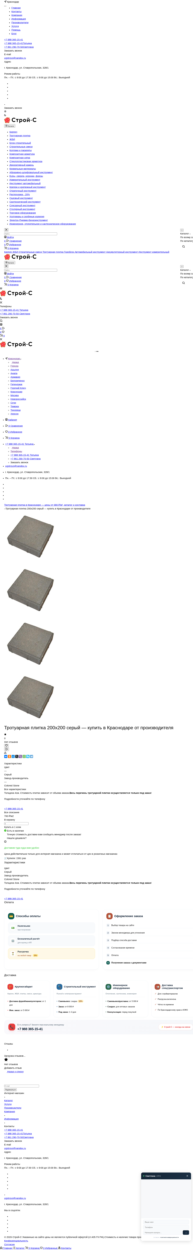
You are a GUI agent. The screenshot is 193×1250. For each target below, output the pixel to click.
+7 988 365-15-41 (13, 39)
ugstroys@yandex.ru (15, 58)
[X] (16, 756)
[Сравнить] (6, 749)
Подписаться (10, 1090)
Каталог (8, 1100)
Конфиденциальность (16, 1240)
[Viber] (20, 756)
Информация (11, 1119)
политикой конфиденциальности (169, 1237)
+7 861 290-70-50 (19, 47)
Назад (15, 362)
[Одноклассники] (9, 756)
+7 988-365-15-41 (13, 808)
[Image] (30, 669)
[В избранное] (6, 745)
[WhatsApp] (24, 756)
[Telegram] (31, 756)
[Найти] (183, 246)
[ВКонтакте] (5, 756)
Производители (12, 1108)
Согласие (9, 1244)
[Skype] (27, 756)
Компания (9, 1111)
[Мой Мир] (13, 756)
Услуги (8, 1104)
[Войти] (1, 324)
